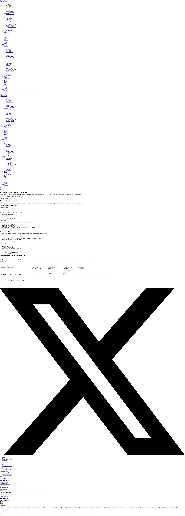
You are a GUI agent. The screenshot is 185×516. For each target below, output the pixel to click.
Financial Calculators (9, 15)
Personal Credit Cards (9, 9)
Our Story (5, 36)
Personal (3, 47)
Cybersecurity (8, 29)
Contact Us (5, 42)
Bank (4, 3)
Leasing (3, 44)
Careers (5, 135)
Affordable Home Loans (9, 11)
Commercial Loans (9, 23)
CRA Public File (4, 468)
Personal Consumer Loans (10, 53)
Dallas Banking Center (3, 483)
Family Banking (8, 4)
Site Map (3, 457)
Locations (5, 43)
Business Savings (8, 19)
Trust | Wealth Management (4, 487)
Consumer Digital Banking (10, 14)
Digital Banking (6, 13)
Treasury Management (9, 160)
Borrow (5, 8)
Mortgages (7, 10)
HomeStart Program (11, 12)
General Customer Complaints (6, 462)
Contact (3, 41)
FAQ (2, 458)
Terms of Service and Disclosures (7, 459)
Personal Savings (8, 6)
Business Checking (9, 18)
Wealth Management (7, 33)
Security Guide (4, 467)
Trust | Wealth (4, 31)
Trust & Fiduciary (6, 173)
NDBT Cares (6, 38)
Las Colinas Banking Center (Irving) (5, 484)
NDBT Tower (6, 45)
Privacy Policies (4, 460)
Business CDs (8, 20)
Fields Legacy (6, 46)
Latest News (6, 40)
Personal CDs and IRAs (9, 7)
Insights (5, 39)
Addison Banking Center (4, 482)
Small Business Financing (10, 25)
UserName (1, 474)
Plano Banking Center (3, 485)
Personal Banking (8, 5)
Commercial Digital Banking (10, 28)
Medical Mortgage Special (12, 27)
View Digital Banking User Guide (5, 478)
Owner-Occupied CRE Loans (12, 24)
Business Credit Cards (9, 22)
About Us (3, 35)
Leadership (5, 37)
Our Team (5, 32)
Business (3, 16)
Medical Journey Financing (10, 26)
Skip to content (2, 0)
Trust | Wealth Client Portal (8, 79)
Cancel (1, 515)
